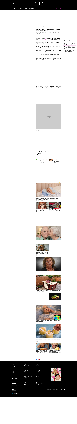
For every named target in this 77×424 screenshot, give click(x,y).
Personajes (14, 379)
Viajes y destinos (15, 378)
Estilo (13, 384)
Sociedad (37, 366)
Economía (25, 377)
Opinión (37, 365)
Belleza (20, 8)
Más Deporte (26, 371)
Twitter (45, 39)
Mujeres (25, 381)
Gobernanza (38, 381)
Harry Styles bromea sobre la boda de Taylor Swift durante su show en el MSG (69, 47)
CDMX (37, 363)
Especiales (37, 377)
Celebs (25, 8)
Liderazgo (37, 375)
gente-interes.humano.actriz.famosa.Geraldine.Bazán (49, 357)
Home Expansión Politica (28, 376)
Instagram (50, 40)
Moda (15, 8)
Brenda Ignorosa (38, 36)
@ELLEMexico (40, 154)
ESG (36, 379)
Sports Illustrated (27, 367)
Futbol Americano (27, 369)
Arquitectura (38, 371)
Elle (12, 362)
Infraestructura (38, 370)
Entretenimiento (14, 385)
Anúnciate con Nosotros (60, 393)
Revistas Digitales (58, 8)
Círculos (13, 370)
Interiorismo (38, 372)
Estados (37, 364)
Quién (13, 368)
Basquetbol (26, 370)
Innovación (38, 384)
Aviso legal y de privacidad (44, 393)
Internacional (26, 378)
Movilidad (37, 382)
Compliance (52, 393)
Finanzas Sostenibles (39, 383)
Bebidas (13, 377)
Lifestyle (25, 372)
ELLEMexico (59, 390)
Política (25, 384)
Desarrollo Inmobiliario (40, 369)
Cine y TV (25, 363)
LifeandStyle (26, 382)
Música (25, 364)
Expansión (25, 374)
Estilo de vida (32, 8)
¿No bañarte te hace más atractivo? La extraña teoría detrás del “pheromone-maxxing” (69, 51)
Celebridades (40, 26)
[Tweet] (38, 359)
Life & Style (14, 383)
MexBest (13, 375)
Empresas (25, 375)
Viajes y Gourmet (15, 373)
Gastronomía (14, 376)
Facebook (40, 39)
